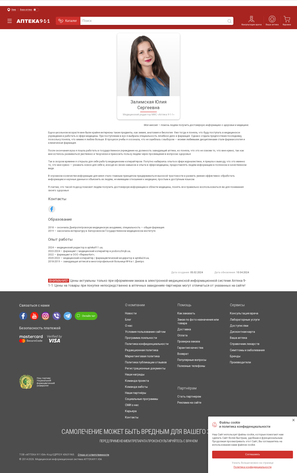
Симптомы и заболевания (247, 350)
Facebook (51, 209)
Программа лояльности (141, 337)
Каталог (71, 20)
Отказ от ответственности (93, 454)
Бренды (235, 356)
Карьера (131, 411)
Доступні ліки (239, 325)
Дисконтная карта (242, 331)
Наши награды (134, 374)
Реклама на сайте (189, 402)
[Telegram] (68, 316)
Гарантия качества (190, 347)
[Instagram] (45, 316)
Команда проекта (137, 380)
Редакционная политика (141, 350)
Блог (128, 319)
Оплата (182, 335)
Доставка (184, 329)
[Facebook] (23, 316)
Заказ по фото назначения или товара (198, 321)
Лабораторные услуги (245, 319)
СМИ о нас (132, 405)
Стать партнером (189, 396)
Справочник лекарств (244, 343)
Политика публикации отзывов (146, 362)
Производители (240, 362)
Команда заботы (136, 386)
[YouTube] (34, 316)
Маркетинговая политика (142, 356)
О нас (129, 325)
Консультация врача (251, 24)
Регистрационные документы (145, 368)
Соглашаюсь (293, 420)
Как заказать (186, 313)
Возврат (183, 353)
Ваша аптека (238, 337)
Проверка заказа (188, 341)
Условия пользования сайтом (145, 331)
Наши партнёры (135, 392)
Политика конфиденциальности (147, 343)
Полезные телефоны (191, 366)
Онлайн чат (88, 316)
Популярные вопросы (191, 359)
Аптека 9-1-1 (33, 21)
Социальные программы (141, 399)
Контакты (131, 417)
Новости (131, 313)
